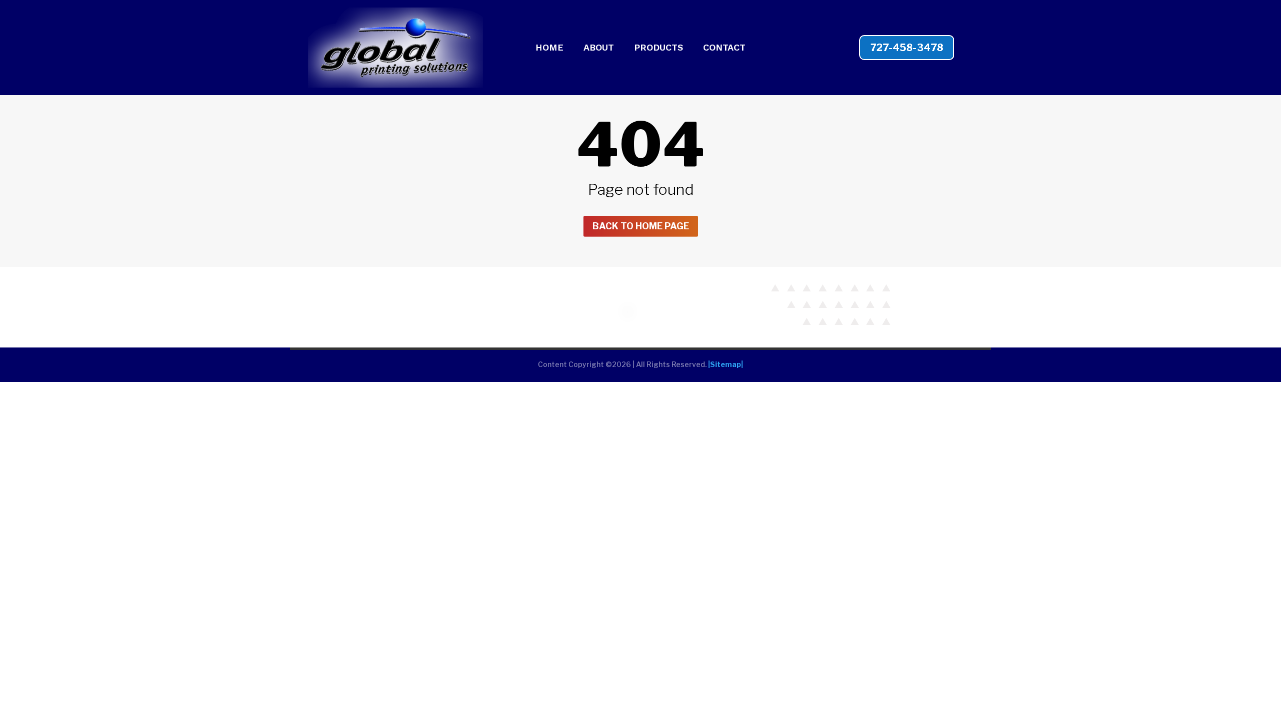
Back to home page (640, 226)
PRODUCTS (658, 48)
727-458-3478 (906, 48)
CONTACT (724, 48)
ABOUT (598, 48)
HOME (549, 48)
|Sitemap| (725, 364)
